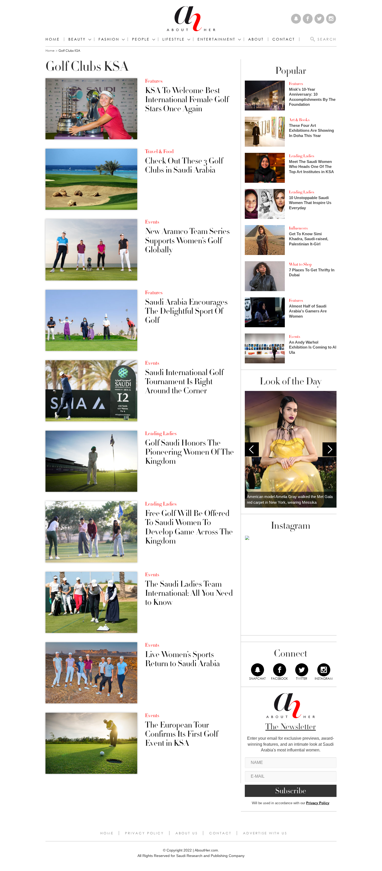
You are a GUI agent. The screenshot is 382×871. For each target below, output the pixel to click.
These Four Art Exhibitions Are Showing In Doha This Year (311, 130)
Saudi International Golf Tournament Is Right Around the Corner (184, 382)
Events (152, 222)
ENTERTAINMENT (216, 39)
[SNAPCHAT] (257, 669)
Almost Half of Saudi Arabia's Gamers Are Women (308, 311)
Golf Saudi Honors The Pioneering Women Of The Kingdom (189, 452)
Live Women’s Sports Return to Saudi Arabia (182, 659)
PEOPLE (141, 39)
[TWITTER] (301, 669)
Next (329, 449)
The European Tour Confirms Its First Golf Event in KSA (181, 734)
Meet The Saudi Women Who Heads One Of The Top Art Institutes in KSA (311, 166)
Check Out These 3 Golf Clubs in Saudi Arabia (184, 165)
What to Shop (300, 264)
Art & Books (299, 119)
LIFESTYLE (173, 39)
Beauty (77, 39)
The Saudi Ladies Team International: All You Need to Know (189, 593)
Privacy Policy (317, 803)
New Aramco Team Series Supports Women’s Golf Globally (187, 240)
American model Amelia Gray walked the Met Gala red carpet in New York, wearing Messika (290, 499)
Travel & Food (159, 151)
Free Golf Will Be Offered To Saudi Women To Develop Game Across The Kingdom (189, 527)
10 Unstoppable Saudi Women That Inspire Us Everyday (310, 202)
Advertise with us (265, 833)
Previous (252, 449)
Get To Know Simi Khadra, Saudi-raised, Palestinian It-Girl (308, 239)
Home (52, 39)
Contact (220, 833)
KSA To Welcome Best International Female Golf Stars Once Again (187, 100)
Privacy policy (144, 833)
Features (153, 81)
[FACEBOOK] (279, 669)
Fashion (108, 39)
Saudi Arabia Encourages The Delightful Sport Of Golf (186, 311)
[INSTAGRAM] (323, 669)
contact (283, 39)
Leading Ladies (160, 433)
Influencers (298, 228)
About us (186, 833)
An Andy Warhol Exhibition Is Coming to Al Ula (312, 347)
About (256, 39)
